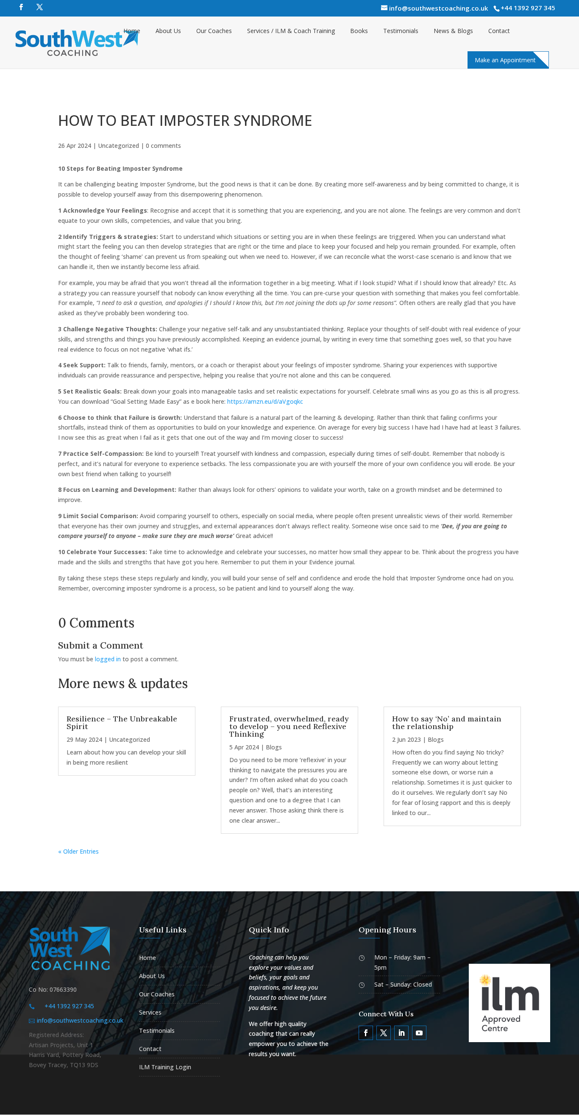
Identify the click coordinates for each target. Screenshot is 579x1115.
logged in (108, 659)
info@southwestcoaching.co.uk (80, 1020)
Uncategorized (118, 145)
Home (131, 31)
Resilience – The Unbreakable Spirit (122, 722)
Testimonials (400, 31)
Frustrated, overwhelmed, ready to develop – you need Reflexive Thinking (289, 726)
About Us (168, 31)
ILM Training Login (165, 1067)
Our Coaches (214, 31)
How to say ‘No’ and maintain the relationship (446, 722)
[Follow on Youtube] (419, 1033)
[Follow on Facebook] (366, 1033)
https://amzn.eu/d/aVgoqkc (265, 401)
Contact (499, 31)
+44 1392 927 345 (528, 8)
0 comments (163, 145)
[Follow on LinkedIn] (401, 1033)
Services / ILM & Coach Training (291, 31)
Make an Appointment (505, 59)
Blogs (274, 747)
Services (150, 1012)
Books (359, 31)
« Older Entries (78, 851)
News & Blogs (453, 31)
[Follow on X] (383, 1033)
